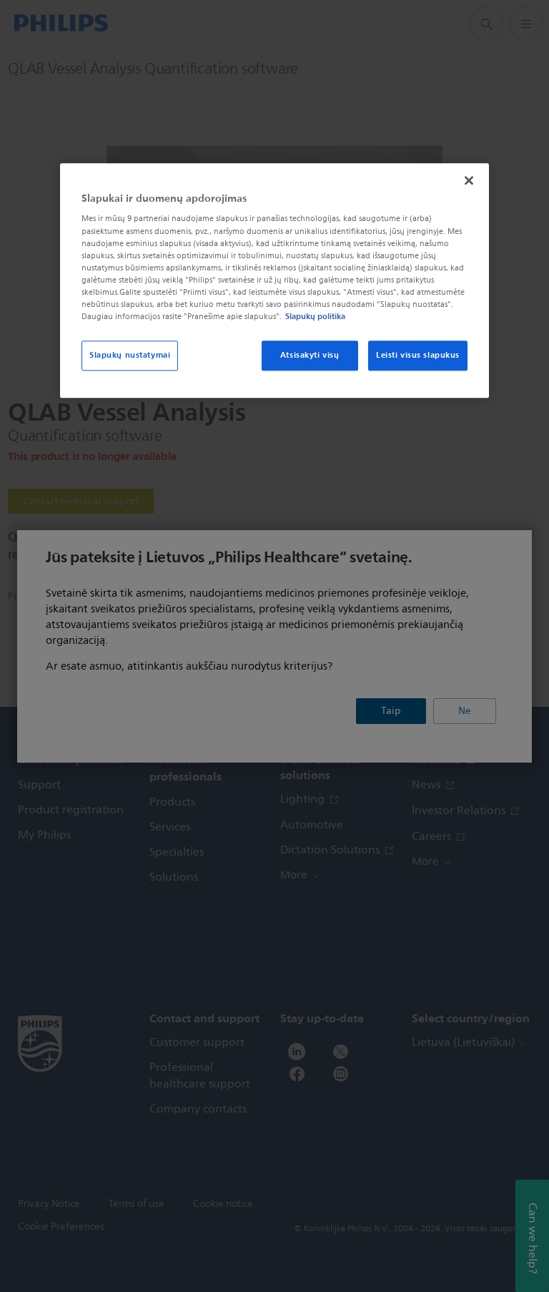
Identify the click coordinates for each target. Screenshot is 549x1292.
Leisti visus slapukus (418, 355)
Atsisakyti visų (310, 355)
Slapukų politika (315, 316)
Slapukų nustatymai (129, 355)
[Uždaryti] (469, 180)
